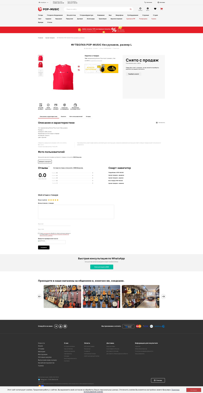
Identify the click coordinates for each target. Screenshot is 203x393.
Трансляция (102, 19)
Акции (40, 346)
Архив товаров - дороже (115, 178)
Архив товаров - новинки (116, 183)
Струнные (145, 15)
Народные (58, 19)
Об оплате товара (89, 346)
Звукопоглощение (116, 19)
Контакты (66, 361)
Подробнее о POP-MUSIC (116, 172)
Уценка (153, 19)
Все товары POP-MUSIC (115, 180)
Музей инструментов (46, 363)
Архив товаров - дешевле (116, 175)
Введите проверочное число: (48, 238)
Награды (66, 356)
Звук (110, 15)
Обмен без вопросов (141, 349)
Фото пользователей (76, 116)
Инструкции (42, 354)
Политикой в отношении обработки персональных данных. (54, 235)
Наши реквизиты (139, 353)
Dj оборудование (132, 15)
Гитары (40, 15)
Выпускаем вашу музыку (47, 360)
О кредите (87, 351)
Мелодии (41, 352)
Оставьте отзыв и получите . (68, 168)
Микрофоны (119, 15)
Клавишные (101, 15)
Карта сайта (41, 381)
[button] (39, 296)
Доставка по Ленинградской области (117, 353)
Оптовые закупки (44, 357)
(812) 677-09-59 (72, 3)
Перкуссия (69, 19)
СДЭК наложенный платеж (91, 356)
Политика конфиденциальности (144, 351)
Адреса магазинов (69, 351)
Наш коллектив (68, 349)
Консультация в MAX (101, 267)
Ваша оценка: (42, 200)
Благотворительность (70, 358)
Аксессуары (91, 19)
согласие (46, 233)
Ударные (48, 19)
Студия (155, 15)
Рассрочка (87, 349)
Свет (39, 19)
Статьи (49, 22)
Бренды (40, 22)
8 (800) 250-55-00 (58, 3)
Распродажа (143, 19)
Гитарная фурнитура (86, 15)
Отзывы (88, 116)
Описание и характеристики (48, 116)
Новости (41, 343)
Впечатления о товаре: (46, 203)
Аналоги (63, 116)
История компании (69, 346)
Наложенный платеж (90, 353)
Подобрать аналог (133, 74)
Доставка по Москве (112, 351)
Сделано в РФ (130, 19)
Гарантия (137, 346)
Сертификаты (68, 353)
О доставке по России (112, 349)
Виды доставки (110, 346)
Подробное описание (96, 60)
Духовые (80, 19)
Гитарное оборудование (55, 15)
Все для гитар (71, 15)
